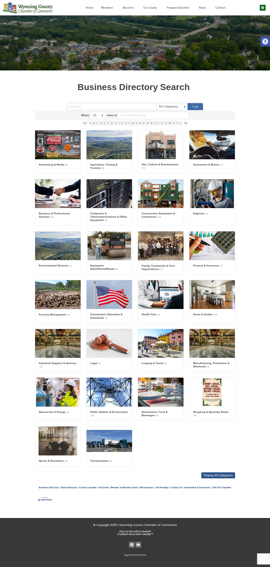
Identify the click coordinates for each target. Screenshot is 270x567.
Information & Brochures (197, 487)
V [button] (166, 123)
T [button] (158, 123)
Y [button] (177, 123)
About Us (128, 7)
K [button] (125, 123)
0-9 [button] (84, 123)
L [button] (129, 123)
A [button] (90, 123)
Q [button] (148, 123)
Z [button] (180, 123)
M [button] (133, 123)
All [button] (186, 123)
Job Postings (162, 487)
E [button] (104, 123)
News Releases (69, 487)
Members (107, 7)
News (202, 7)
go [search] (196, 106)
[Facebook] (263, 8)
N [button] (136, 123)
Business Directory (49, 487)
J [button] (122, 123)
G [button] (112, 123)
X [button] (173, 123)
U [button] (162, 123)
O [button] (140, 123)
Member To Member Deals (124, 487)
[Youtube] (138, 545)
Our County (150, 7)
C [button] (97, 123)
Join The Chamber (221, 487)
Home (89, 7)
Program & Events (178, 7)
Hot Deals (103, 487)
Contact (220, 7)
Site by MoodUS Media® (135, 532)
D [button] (101, 123)
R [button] (151, 123)
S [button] (155, 123)
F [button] (108, 123)
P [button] (144, 123)
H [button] (116, 123)
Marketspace (147, 487)
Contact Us (177, 487)
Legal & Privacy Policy (135, 554)
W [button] (170, 123)
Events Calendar (88, 487)
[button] (265, 41)
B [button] (94, 123)
